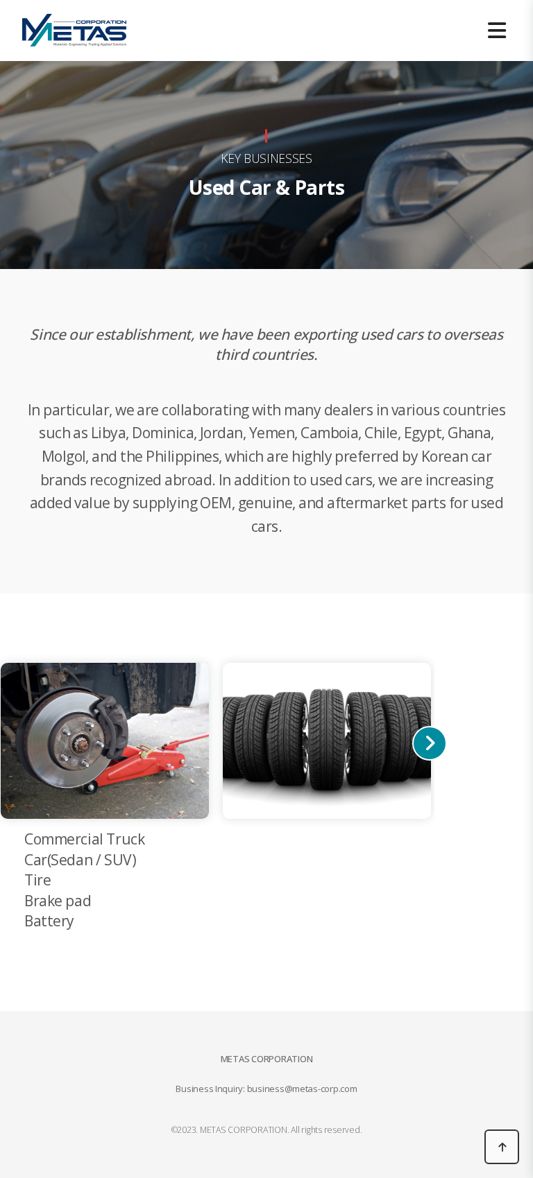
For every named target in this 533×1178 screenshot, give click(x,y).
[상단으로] (501, 1146)
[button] (429, 743)
